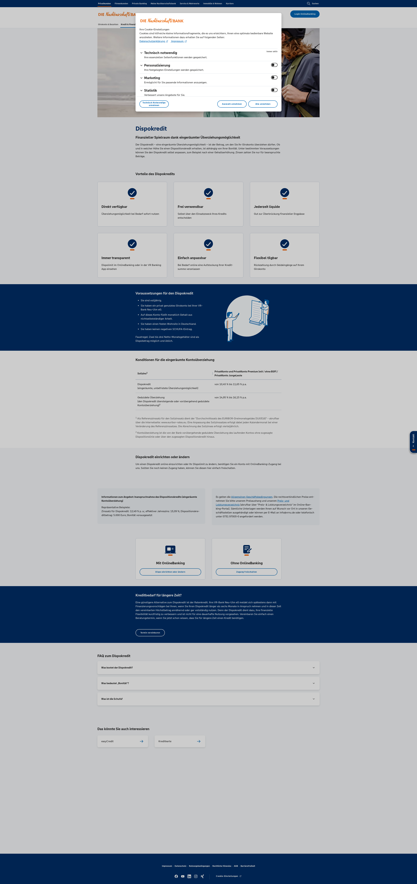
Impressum (177, 41)
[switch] (274, 65)
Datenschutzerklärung (152, 41)
